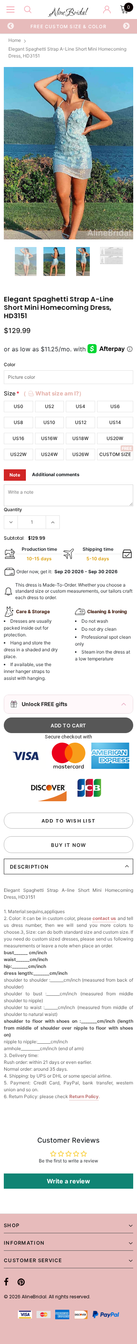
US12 (80, 422)
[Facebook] (6, 1282)
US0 (18, 406)
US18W (80, 438)
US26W (80, 454)
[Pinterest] (21, 1282)
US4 (80, 406)
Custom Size (115, 454)
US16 (18, 438)
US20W (115, 438)
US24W (49, 454)
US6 (115, 406)
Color (10, 364)
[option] (68, 26)
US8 (18, 422)
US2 (49, 406)
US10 (49, 422)
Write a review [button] (68, 1181)
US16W (49, 438)
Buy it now (68, 845)
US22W (18, 454)
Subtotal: (14, 538)
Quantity (13, 509)
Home (14, 40)
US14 (115, 422)
